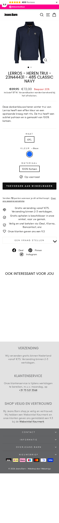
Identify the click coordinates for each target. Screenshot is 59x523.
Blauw (29, 154)
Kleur (29, 148)
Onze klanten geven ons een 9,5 (26, 231)
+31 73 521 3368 (28, 390)
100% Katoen (29, 168)
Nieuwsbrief (28, 454)
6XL (29, 139)
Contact (29, 432)
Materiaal (29, 163)
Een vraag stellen (29, 240)
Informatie (29, 439)
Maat (29, 134)
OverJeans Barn (28, 447)
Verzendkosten (26, 92)
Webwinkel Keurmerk (31, 421)
